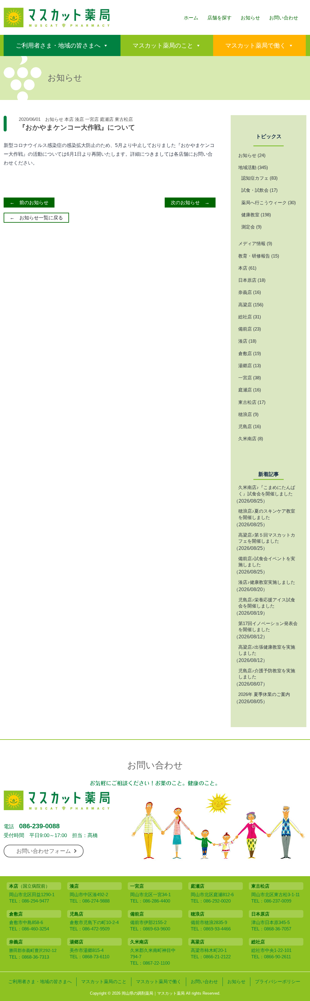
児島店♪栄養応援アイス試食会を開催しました (266, 602)
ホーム (191, 17)
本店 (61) (247, 268)
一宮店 (92, 119)
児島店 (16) (249, 426)
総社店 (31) (249, 316)
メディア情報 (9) (255, 243)
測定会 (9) (251, 226)
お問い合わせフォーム (43, 851)
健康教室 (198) (256, 214)
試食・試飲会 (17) (259, 190)
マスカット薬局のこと (163, 45)
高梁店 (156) (250, 304)
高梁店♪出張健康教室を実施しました (266, 650)
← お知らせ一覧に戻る (36, 217)
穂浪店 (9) (248, 414)
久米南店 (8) (250, 438)
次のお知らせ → (190, 202)
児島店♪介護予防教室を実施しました (266, 673)
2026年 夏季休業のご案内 (264, 694)
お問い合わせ (283, 17)
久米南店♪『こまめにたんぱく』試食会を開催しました (266, 490)
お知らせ (250, 17)
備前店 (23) (249, 328)
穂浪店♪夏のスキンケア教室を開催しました (266, 514)
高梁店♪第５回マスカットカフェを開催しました (266, 538)
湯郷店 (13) (249, 365)
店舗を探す (219, 17)
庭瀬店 (107, 119)
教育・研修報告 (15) (258, 255)
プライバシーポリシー (277, 981)
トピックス (269, 136)
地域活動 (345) (253, 167)
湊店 (79, 119)
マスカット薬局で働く (255, 45)
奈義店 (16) (249, 292)
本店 (69, 119)
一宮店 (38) (249, 377)
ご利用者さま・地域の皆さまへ (58, 45)
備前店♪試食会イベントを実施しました (266, 561)
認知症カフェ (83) (259, 178)
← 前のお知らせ (29, 202)
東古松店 (124, 119)
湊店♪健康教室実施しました (266, 582)
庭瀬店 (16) (249, 389)
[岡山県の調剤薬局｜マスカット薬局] (57, 23)
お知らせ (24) (251, 155)
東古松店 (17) (251, 402)
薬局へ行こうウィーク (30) (268, 202)
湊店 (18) (247, 341)
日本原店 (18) (251, 280)
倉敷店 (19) (249, 353)
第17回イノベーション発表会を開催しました (268, 626)
